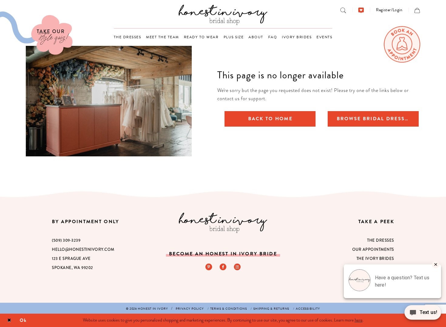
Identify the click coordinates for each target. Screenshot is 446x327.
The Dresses (380, 240)
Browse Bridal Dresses (374, 118)
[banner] (223, 14)
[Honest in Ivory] (222, 222)
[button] (389, 9)
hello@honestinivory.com (83, 249)
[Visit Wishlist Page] (361, 10)
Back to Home (270, 118)
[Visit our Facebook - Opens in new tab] (223, 267)
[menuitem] (343, 10)
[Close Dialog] (9, 320)
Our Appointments (373, 249)
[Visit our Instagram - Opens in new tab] (237, 267)
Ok (23, 320)
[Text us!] (423, 314)
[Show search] (343, 10)
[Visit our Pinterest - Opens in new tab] (208, 267)
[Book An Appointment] (402, 44)
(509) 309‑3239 (66, 240)
